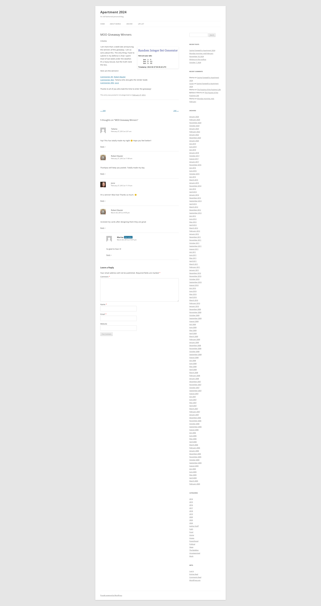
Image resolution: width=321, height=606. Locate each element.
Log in (191, 571)
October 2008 (194, 351)
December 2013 (195, 198)
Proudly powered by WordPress (111, 595)
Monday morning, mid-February (201, 53)
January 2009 (194, 342)
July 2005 (192, 469)
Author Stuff (194, 526)
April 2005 (193, 478)
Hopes (191, 538)
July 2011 (192, 252)
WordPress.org (194, 580)
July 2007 (192, 397)
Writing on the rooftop (197, 59)
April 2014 (193, 192)
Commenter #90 (107, 83)
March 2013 (193, 207)
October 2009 (194, 315)
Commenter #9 (106, 77)
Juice (117, 83)
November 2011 (195, 240)
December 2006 (195, 418)
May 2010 (192, 294)
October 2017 (194, 156)
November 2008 (195, 348)
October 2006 (194, 424)
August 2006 (193, 430)
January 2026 (194, 117)
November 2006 (195, 421)
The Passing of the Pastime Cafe (209, 89)
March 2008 (193, 372)
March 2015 (193, 180)
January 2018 (194, 153)
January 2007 (194, 415)
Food (191, 532)
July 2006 (192, 433)
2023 (191, 520)
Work (191, 556)
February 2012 (194, 231)
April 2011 (193, 261)
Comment (105, 276)
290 (176, 111)
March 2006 (193, 445)
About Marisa (115, 24)
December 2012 (195, 210)
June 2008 (192, 363)
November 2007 (195, 384)
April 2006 (193, 442)
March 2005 (193, 481)
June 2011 (192, 255)
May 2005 (192, 475)
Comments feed (195, 577)
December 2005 (195, 454)
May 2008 (192, 366)
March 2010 (193, 300)
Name (103, 304)
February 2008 (194, 375)
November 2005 (195, 457)
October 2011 (194, 243)
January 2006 (194, 451)
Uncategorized (194, 553)
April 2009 (193, 333)
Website (103, 324)
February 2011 (194, 267)
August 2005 (193, 466)
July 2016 (192, 168)
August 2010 (193, 285)
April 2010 (193, 297)
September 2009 (195, 318)
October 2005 (194, 460)
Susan (191, 83)
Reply (102, 147)
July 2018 (192, 150)
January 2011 (194, 270)
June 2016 (192, 171)
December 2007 (195, 381)
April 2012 (193, 225)
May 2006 (192, 439)
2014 (191, 499)
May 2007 (192, 403)
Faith (191, 529)
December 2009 (195, 309)
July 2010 (192, 288)
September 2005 (195, 463)
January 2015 (194, 183)
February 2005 (194, 484)
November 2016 (195, 165)
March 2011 (193, 264)
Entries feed (193, 574)
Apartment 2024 (113, 12)
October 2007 (194, 387)
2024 (191, 523)
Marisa (120, 237)
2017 (191, 508)
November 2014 (195, 186)
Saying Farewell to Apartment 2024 (202, 50)
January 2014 (194, 195)
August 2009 (193, 321)
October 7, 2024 (195, 62)
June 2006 (192, 436)
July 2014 (192, 189)
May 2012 (192, 222)
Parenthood (193, 541)
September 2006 (195, 427)
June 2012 (192, 219)
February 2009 (194, 339)
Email (103, 314)
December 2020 (195, 138)
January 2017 (194, 162)
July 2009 (192, 324)
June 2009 (192, 327)
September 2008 (195, 354)
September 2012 (195, 213)
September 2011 (195, 246)
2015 (191, 502)
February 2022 (194, 132)
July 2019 (192, 144)
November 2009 (195, 312)
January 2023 (194, 129)
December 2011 (195, 237)
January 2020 (194, 141)
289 (103, 111)
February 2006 (194, 448)
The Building (193, 550)
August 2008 (193, 357)
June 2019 (192, 147)
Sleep (191, 547)
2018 (191, 511)
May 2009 (192, 330)
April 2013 (193, 204)
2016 (191, 505)
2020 (191, 517)
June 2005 (192, 472)
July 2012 (192, 216)
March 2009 (193, 336)
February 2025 (194, 120)
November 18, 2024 (196, 56)
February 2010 (194, 303)
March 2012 (193, 228)
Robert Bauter (120, 77)
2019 (191, 514)
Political (192, 544)
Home (102, 24)
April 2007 (193, 406)
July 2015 (192, 177)
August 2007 (193, 394)
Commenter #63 (107, 80)
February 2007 (194, 412)
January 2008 (194, 378)
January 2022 (194, 135)
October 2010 (194, 279)
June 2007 (192, 400)
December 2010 (195, 273)
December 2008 (195, 345)
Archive (129, 24)
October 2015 (194, 174)
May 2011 (192, 258)
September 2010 (195, 282)
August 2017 (193, 159)
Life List (141, 24)
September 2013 (195, 201)
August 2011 (193, 249)
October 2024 (194, 126)
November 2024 (195, 123)
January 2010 (194, 306)
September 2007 (195, 390)
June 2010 (192, 291)
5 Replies (103, 41)
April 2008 (193, 369)
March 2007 (193, 409)
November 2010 (195, 276)
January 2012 (194, 234)
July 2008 (192, 360)
